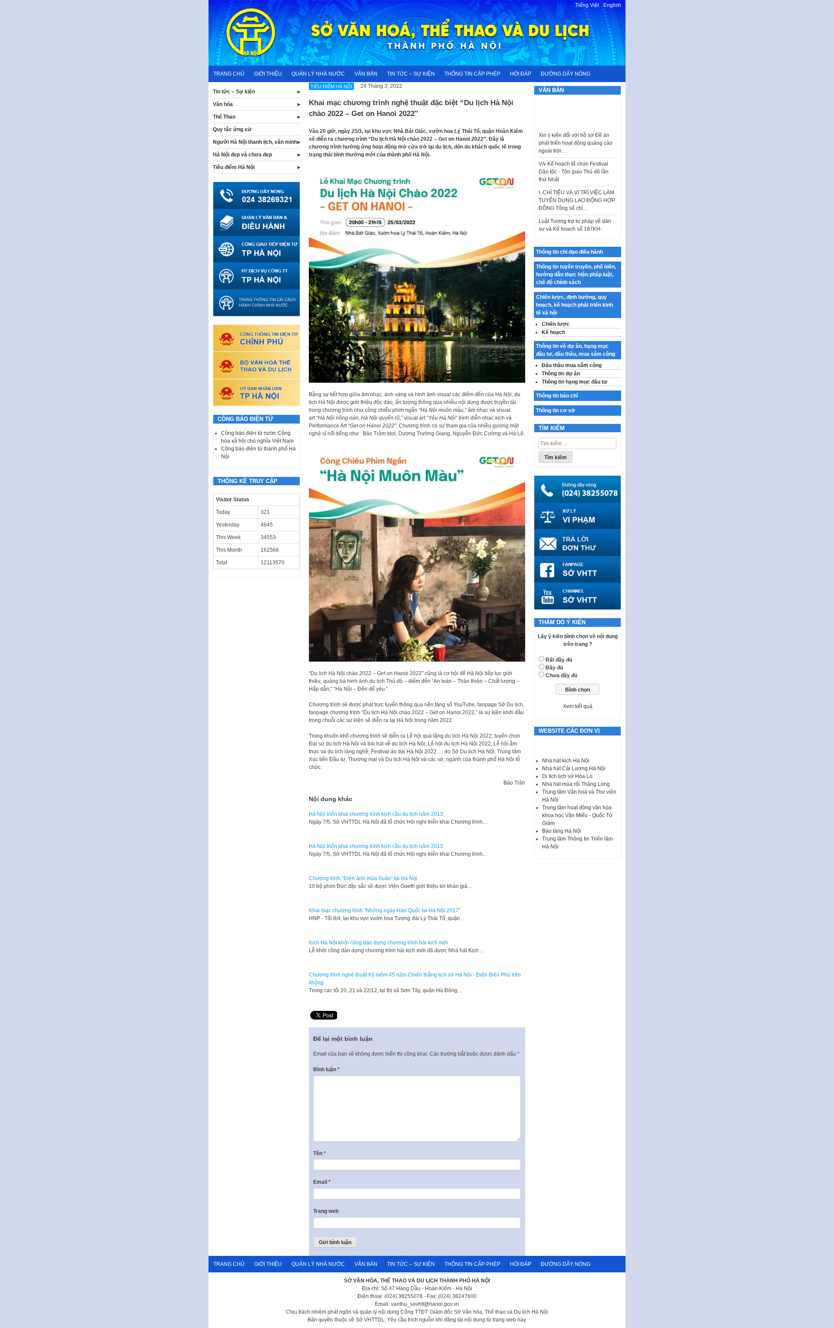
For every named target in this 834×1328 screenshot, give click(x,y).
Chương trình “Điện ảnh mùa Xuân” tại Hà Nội (363, 878)
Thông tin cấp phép (472, 74)
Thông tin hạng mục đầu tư (574, 382)
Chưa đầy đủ (561, 675)
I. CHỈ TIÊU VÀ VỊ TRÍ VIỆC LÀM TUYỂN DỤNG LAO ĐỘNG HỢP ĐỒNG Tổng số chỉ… (577, 185)
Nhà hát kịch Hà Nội (565, 761)
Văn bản (365, 74)
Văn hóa (223, 104)
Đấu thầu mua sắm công (572, 365)
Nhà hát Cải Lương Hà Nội (574, 768)
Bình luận (326, 1069)
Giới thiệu (268, 74)
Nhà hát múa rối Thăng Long (576, 784)
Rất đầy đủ (559, 660)
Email (322, 1182)
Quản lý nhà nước (318, 74)
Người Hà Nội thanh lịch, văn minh (255, 142)
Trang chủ (229, 74)
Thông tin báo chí (557, 396)
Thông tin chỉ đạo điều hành (569, 252)
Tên (319, 1153)
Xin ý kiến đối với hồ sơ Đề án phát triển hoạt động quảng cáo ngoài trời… (575, 128)
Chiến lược (555, 324)
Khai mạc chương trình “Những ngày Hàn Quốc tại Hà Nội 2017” (384, 910)
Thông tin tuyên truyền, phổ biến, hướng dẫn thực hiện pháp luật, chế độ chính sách (576, 274)
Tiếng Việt (587, 5)
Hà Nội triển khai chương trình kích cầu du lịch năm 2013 (376, 814)
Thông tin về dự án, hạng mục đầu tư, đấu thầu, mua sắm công (575, 350)
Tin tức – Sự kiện (411, 74)
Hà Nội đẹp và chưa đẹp (242, 155)
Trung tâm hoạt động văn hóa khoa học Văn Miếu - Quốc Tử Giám (577, 815)
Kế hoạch (553, 332)
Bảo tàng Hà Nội (561, 831)
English (612, 5)
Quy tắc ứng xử (232, 129)
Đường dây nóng (565, 74)
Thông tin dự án (561, 374)
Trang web (325, 1211)
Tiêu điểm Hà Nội (234, 167)
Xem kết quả (577, 706)
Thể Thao (224, 117)
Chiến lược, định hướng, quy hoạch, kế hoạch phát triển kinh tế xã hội (574, 305)
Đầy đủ (554, 668)
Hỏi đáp (520, 74)
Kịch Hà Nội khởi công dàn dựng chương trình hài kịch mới (378, 943)
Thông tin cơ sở (555, 410)
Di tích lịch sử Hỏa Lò (567, 776)
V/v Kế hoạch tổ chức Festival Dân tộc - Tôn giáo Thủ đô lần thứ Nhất (574, 156)
